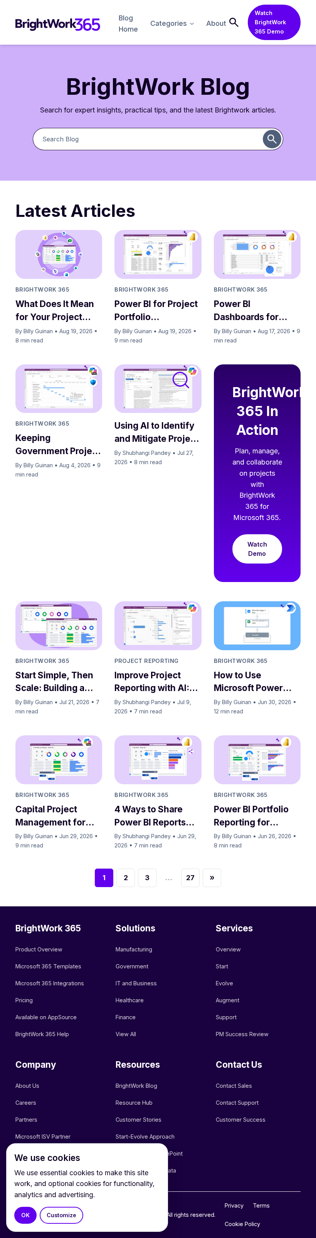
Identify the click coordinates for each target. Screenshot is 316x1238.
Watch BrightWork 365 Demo (270, 22)
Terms (261, 1205)
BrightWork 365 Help (42, 1034)
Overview (228, 949)
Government (132, 966)
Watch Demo (257, 548)
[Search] (234, 22)
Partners (26, 1119)
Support (226, 1017)
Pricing (24, 1000)
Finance (126, 1017)
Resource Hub (134, 1102)
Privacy (234, 1205)
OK (25, 1215)
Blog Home (128, 23)
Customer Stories (138, 1119)
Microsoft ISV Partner (43, 1136)
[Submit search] (272, 139)
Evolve (224, 983)
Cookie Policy (242, 1224)
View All (126, 1034)
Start (222, 966)
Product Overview (38, 949)
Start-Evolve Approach (146, 1136)
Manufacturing (134, 949)
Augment (227, 1000)
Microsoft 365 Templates (49, 966)
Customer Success (241, 1119)
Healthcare (130, 1000)
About (216, 23)
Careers (25, 1102)
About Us (27, 1085)
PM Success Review (242, 1034)
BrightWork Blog (136, 1085)
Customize (61, 1215)
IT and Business (136, 983)
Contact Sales (234, 1085)
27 (190, 878)
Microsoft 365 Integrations (49, 983)
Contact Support (237, 1102)
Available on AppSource (46, 1017)
